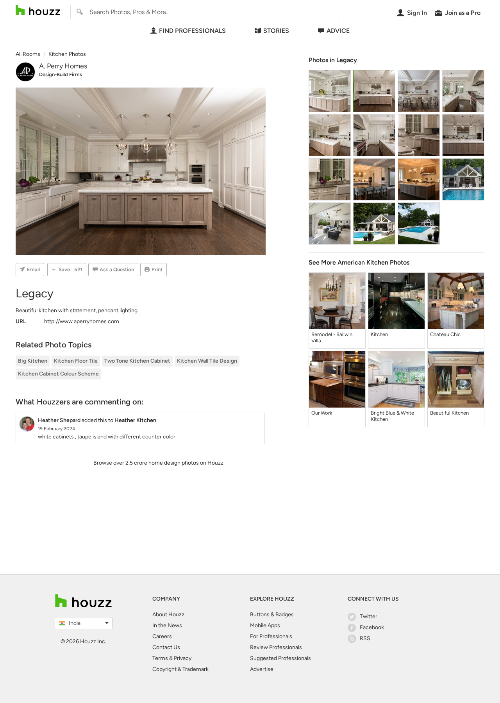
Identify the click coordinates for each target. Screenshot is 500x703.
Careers (162, 636)
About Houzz (168, 614)
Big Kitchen (32, 361)
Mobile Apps (265, 625)
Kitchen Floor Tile (76, 361)
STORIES (276, 30)
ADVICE (338, 30)
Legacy (346, 60)
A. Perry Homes (63, 66)
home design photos (173, 463)
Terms (160, 658)
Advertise (261, 669)
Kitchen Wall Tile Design (207, 361)
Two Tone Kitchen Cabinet (137, 361)
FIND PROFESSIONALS (192, 30)
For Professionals (271, 636)
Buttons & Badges (272, 614)
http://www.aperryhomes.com (81, 321)
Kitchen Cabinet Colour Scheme (58, 373)
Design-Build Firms (60, 74)
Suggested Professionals (280, 658)
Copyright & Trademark (180, 669)
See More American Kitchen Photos (359, 262)
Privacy (182, 658)
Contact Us (166, 647)
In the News (167, 625)
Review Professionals (276, 647)
